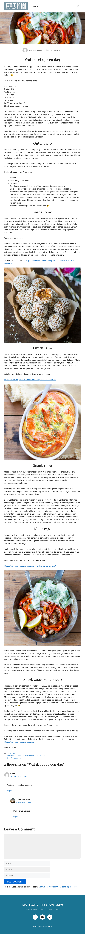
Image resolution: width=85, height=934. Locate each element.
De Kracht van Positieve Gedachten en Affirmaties (26, 756)
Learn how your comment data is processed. (58, 887)
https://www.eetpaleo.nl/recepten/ (19, 742)
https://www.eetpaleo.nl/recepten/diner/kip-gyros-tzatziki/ (30, 566)
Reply (9, 791)
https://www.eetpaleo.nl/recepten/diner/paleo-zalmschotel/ (30, 380)
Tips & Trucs (11, 753)
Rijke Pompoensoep (14, 758)
